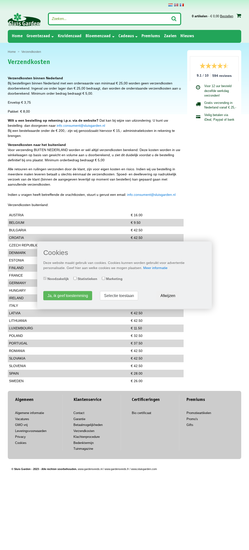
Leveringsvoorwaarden (30, 431)
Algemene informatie (29, 413)
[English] (176, 4)
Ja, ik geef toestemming (67, 295)
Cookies (21, 443)
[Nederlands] (170, 4)
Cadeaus (126, 36)
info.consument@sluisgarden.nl (81, 125)
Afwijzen (167, 295)
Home (17, 36)
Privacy (20, 437)
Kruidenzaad (69, 36)
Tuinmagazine (83, 449)
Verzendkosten (83, 431)
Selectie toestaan (119, 295)
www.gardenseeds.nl (90, 469)
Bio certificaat (141, 413)
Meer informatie (155, 268)
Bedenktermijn (83, 443)
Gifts (190, 425)
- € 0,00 (212, 16)
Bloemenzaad (98, 36)
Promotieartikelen (199, 413)
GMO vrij (21, 425)
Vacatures (22, 419)
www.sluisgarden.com (144, 469)
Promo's (192, 419)
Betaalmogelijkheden (88, 425)
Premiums (151, 36)
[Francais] (182, 4)
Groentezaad (38, 36)
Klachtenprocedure (86, 437)
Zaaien (170, 36)
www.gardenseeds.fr (117, 469)
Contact (78, 413)
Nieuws (187, 36)
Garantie (79, 419)
